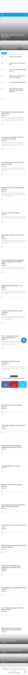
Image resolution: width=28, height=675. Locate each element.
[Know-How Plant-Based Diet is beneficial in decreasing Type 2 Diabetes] (14, 558)
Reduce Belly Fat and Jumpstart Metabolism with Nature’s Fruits (11, 446)
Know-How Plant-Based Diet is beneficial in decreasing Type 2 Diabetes (11, 567)
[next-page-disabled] (4, 372)
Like (5, 381)
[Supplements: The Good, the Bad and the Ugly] (14, 180)
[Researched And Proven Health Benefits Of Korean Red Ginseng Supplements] (4, 90)
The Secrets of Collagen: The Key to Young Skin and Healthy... (12, 138)
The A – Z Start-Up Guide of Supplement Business (10, 337)
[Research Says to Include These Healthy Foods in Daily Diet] (14, 537)
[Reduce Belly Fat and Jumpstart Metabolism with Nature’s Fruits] (14, 438)
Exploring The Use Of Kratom (15, 56)
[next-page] (4, 95)
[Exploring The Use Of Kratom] (4, 58)
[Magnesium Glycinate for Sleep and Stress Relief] (14, 28)
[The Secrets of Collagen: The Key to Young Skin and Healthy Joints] (11, 46)
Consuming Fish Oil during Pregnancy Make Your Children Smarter (13, 505)
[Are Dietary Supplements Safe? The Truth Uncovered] (14, 154)
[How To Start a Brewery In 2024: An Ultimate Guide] (14, 600)
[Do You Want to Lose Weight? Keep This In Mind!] (14, 580)
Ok (8, 672)
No (11, 672)
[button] (2, 14)
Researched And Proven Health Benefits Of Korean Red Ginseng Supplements (16, 90)
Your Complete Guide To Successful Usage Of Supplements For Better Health (12, 261)
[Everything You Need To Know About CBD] (4, 64)
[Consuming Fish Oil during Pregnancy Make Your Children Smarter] (14, 497)
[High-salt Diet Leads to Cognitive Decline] (14, 397)
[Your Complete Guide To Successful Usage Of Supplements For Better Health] (14, 252)
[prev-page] (2, 95)
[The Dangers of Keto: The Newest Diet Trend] (14, 417)
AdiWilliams (3, 38)
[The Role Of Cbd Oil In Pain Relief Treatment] (14, 303)
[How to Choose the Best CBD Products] (4, 84)
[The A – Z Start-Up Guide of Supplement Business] (4, 71)
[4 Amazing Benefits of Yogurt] (14, 458)
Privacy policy (17, 672)
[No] (26, 670)
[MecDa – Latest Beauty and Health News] (14, 6)
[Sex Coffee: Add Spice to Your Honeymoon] (14, 353)
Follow (14, 381)
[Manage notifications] (25, 672)
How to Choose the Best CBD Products (17, 82)
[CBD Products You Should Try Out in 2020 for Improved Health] (4, 77)
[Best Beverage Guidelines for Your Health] (14, 278)
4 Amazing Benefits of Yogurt (10, 466)
